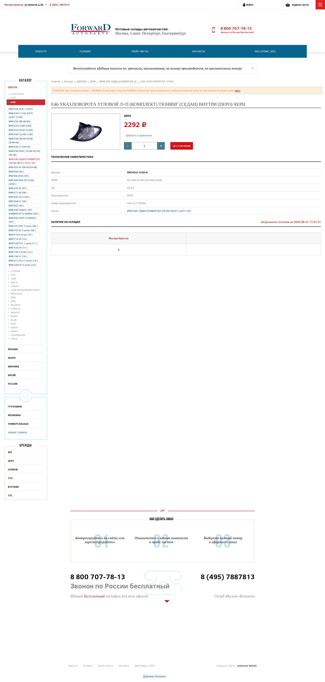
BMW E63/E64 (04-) (19, 175)
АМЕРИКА (13, 366)
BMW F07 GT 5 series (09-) (22, 230)
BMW (13, 102)
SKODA (14, 327)
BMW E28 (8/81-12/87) (21, 108)
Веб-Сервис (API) (265, 51)
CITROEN (15, 270)
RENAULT (15, 312)
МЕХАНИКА (14, 415)
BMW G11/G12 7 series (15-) (23, 260)
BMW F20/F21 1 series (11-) (23, 243)
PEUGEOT (16, 304)
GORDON (13, 469)
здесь (237, 90)
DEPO (11, 460)
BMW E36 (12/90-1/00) (21, 134)
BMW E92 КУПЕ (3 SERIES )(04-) (22, 219)
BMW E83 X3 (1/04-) (19, 196)
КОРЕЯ (11, 358)
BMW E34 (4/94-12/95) (21, 129)
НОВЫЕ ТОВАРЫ (17, 432)
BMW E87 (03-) (16, 205)
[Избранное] (320, 8)
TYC (10, 495)
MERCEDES (16, 293)
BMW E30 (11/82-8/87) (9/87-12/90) (21, 115)
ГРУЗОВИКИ (15, 406)
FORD (13, 278)
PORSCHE (16, 308)
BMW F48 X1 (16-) (18, 256)
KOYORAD (13, 486)
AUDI (13, 97)
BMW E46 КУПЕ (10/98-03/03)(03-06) (24, 152)
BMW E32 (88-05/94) (19, 121)
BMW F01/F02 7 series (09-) (23, 225)
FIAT (13, 274)
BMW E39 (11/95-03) (19, 146)
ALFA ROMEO (17, 93)
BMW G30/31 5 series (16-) (22, 264)
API (10, 452)
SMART (14, 331)
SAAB (13, 319)
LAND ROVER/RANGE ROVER (25, 289)
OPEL (13, 301)
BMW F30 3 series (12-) (21, 251)
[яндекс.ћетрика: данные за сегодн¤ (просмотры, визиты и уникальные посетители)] (154, 676)
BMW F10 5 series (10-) (21, 234)
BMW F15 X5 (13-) (18, 238)
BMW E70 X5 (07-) (18, 188)
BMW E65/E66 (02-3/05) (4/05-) (21, 182)
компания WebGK (247, 665)
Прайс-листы (139, 51)
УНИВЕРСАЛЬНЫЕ (18, 423)
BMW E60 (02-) (16, 171)
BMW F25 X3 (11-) (18, 247)
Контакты (198, 51)
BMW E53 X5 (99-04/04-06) (23, 167)
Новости (40, 51)
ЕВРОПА (12, 87)
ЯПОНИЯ (13, 349)
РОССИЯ (12, 383)
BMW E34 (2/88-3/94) (20, 125)
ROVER (14, 316)
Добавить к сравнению (139, 135)
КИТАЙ (12, 375)
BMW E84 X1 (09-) (18, 201)
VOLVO (14, 338)
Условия (85, 51)
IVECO (14, 282)
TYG (10, 478)
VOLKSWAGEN (18, 334)
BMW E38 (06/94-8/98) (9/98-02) (21, 140)
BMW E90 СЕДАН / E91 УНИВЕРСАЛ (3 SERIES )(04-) (24, 211)
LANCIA (15, 286)
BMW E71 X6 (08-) (18, 192)
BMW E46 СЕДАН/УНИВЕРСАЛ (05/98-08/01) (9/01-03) (24, 160)
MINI (13, 297)
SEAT (13, 323)
